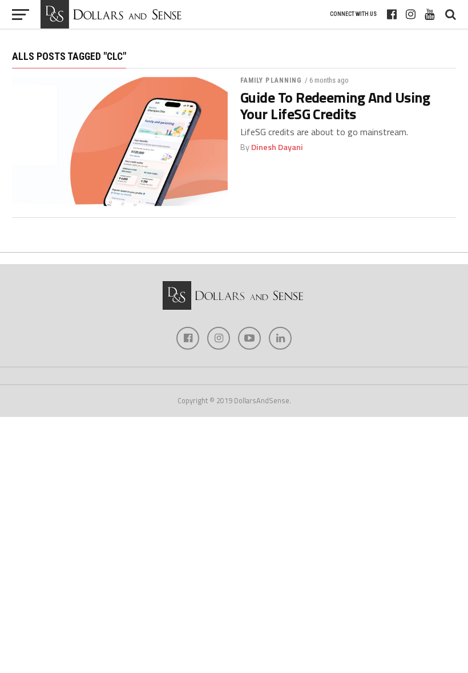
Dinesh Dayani (277, 147)
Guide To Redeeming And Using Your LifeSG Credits (335, 105)
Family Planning (271, 80)
